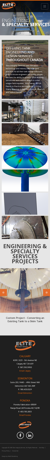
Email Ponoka (25, 415)
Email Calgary (25, 371)
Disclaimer (15, 451)
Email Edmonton (25, 393)
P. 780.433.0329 (25, 389)
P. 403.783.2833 (25, 411)
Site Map (41, 447)
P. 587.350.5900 (25, 367)
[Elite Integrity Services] (9, 6)
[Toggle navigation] (44, 6)
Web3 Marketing (13, 456)
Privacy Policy (6, 451)
